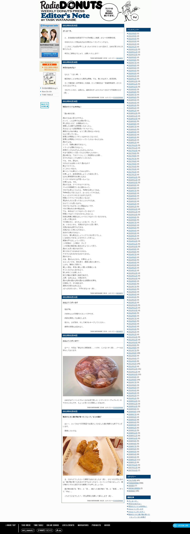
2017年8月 (132, 156)
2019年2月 (132, 108)
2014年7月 (132, 254)
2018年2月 (132, 140)
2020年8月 (132, 60)
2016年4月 (132, 199)
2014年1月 (132, 270)
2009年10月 (133, 406)
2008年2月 (132, 460)
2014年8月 (132, 252)
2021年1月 (132, 47)
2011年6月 (132, 353)
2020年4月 (132, 71)
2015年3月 (132, 233)
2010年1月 (132, 398)
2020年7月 (132, 63)
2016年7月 (132, 191)
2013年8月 (132, 284)
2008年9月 (132, 441)
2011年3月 (132, 361)
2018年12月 (133, 113)
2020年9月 (132, 57)
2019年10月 (133, 87)
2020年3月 (132, 73)
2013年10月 (133, 278)
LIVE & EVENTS (68, 525)
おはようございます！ (136, 512)
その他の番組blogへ (49, 88)
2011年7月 (132, 350)
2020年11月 (133, 52)
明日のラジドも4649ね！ (137, 506)
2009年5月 (132, 420)
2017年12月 (133, 145)
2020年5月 (132, 68)
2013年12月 (133, 273)
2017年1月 (132, 175)
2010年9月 (132, 377)
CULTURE (132, 480)
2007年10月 (133, 470)
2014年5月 (132, 260)
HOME (44, 105)
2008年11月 (133, 436)
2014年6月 (132, 257)
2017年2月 (132, 172)
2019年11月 (133, 84)
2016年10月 (133, 183)
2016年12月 (133, 177)
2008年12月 (133, 433)
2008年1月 (132, 462)
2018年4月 (132, 135)
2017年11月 (133, 148)
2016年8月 (132, 188)
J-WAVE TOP (11, 525)
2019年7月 (132, 95)
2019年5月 (132, 100)
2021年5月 (132, 36)
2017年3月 (132, 169)
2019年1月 (132, 111)
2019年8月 (132, 92)
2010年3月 (132, 393)
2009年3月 (132, 425)
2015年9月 (132, 217)
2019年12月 (133, 81)
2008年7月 (132, 446)
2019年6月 (132, 97)
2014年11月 (133, 244)
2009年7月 (132, 414)
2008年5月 (132, 452)
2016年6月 (132, 193)
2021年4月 (132, 39)
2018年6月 (132, 129)
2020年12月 (133, 49)
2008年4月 (132, 454)
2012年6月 (132, 321)
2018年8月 (132, 124)
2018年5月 (132, 132)
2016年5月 (132, 196)
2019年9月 (132, 89)
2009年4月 (132, 422)
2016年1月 (132, 207)
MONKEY (119, 58)
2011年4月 (132, 358)
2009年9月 (132, 409)
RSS (49, 64)
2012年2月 (132, 332)
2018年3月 (132, 137)
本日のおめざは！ (135, 504)
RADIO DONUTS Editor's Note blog (95, 11)
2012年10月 (133, 310)
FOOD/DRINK (118, 97)
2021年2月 (132, 44)
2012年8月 (132, 316)
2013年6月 (132, 289)
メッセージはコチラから (49, 54)
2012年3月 (132, 329)
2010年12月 (133, 369)
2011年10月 (133, 343)
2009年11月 (133, 404)
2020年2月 (132, 76)
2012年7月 (132, 318)
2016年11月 (133, 180)
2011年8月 (132, 348)
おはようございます (135, 509)
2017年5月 (132, 164)
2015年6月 (132, 225)
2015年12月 (133, 209)
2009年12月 (133, 401)
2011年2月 (132, 364)
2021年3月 (132, 41)
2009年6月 (132, 417)
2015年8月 (132, 220)
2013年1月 (132, 303)
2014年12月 (133, 241)
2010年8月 (132, 380)
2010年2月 (132, 396)
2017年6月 (132, 161)
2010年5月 (132, 388)
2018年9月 (132, 121)
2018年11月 (133, 116)
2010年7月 (132, 382)
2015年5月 (132, 228)
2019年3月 (132, 105)
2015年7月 (132, 223)
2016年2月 (132, 204)
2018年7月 (132, 127)
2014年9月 (132, 249)
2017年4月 (132, 167)
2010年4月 (132, 390)
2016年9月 (132, 185)
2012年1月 (132, 334)
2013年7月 (132, 287)
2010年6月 (132, 385)
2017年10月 (133, 151)
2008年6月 (132, 449)
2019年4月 (132, 103)
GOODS (131, 486)
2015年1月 (132, 239)
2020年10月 (133, 55)
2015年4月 (132, 231)
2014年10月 (133, 247)
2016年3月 (132, 201)
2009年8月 (132, 412)
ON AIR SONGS (53, 525)
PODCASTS (96, 525)
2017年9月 (132, 153)
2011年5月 (132, 356)
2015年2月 (132, 236)
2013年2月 (132, 300)
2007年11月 (133, 468)
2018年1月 (132, 143)
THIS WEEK (25, 525)
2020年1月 (132, 79)
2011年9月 (132, 345)
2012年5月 (132, 324)
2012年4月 (132, 326)
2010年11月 (133, 372)
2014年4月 (132, 263)
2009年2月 (132, 428)
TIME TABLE (49, 94)
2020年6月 (132, 65)
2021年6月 (132, 33)
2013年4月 (132, 294)
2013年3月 (132, 297)
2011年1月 (132, 366)
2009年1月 (132, 430)
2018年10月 (133, 119)
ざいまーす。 (133, 501)
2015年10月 (133, 215)
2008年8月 (132, 444)
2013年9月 (132, 281)
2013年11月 (133, 276)
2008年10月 (133, 438)
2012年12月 (133, 305)
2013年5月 (132, 292)
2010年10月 (133, 374)
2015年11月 (133, 212)
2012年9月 (132, 313)
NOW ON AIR (49, 91)
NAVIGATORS (83, 525)
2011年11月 (133, 340)
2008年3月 (132, 457)
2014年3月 (132, 265)
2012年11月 (133, 308)
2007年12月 (133, 465)
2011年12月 (133, 337)
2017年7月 (132, 159)
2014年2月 (132, 268)
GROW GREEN (134, 488)
